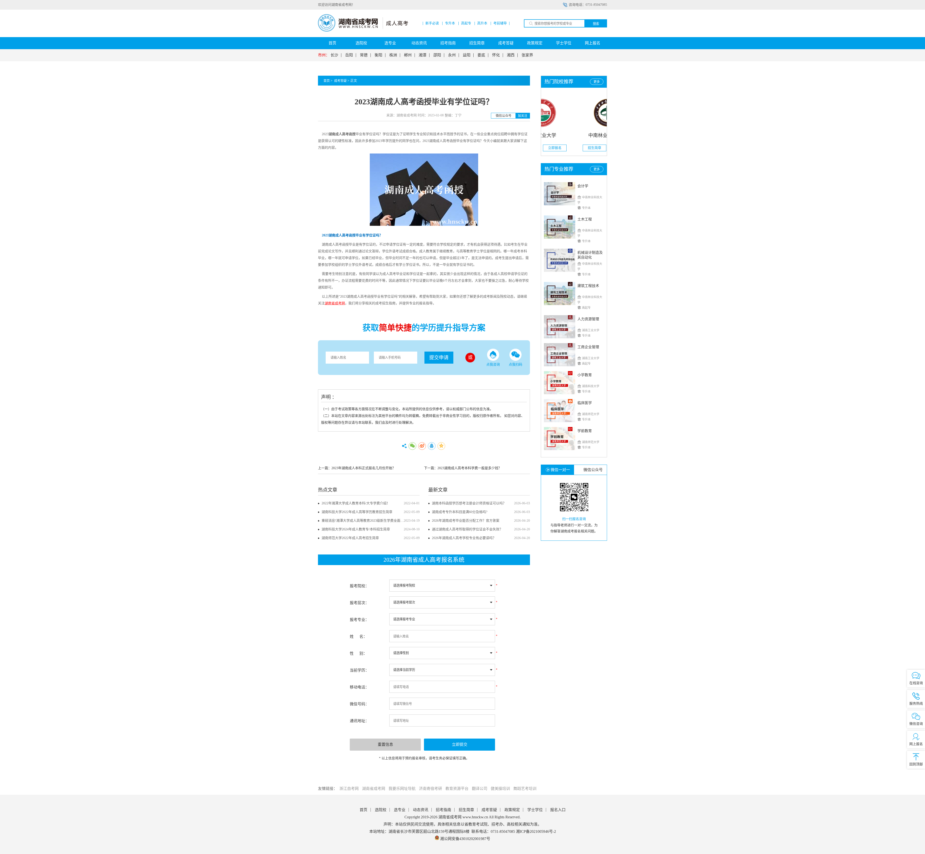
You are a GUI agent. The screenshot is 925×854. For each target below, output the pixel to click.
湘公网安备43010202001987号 (464, 839)
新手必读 (432, 23)
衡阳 (378, 55)
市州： (324, 55)
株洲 (393, 55)
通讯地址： (359, 721)
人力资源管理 (588, 319)
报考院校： (359, 586)
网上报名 (592, 43)
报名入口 (558, 810)
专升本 (450, 23)
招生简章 (477, 43)
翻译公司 (479, 789)
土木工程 (584, 219)
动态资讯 (419, 43)
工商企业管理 (588, 347)
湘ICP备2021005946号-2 (536, 831)
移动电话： (359, 687)
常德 (364, 55)
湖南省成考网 (373, 789)
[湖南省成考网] (363, 30)
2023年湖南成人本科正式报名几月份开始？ (363, 468)
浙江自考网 (349, 789)
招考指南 (448, 43)
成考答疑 (506, 43)
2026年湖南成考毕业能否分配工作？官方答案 (465, 520)
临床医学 (584, 403)
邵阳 (437, 55)
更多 (597, 81)
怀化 (496, 55)
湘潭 (422, 55)
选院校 (361, 43)
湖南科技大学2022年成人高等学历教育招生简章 (357, 512)
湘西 (511, 55)
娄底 (481, 55)
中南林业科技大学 (574, 135)
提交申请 (439, 357)
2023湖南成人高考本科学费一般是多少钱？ (469, 468)
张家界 (527, 55)
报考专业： (359, 620)
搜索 (596, 24)
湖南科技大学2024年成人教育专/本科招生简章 (356, 529)
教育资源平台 (457, 789)
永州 (452, 55)
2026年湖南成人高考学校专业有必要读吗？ (464, 538)
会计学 (582, 186)
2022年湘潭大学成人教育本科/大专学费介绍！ (356, 503)
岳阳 (349, 55)
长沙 (334, 55)
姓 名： (358, 636)
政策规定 (534, 43)
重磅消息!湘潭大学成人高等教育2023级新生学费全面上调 (364, 520)
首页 (332, 43)
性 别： (358, 653)
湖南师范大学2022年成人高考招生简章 (350, 538)
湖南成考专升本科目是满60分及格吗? (459, 512)
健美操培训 (500, 789)
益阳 (466, 55)
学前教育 (584, 431)
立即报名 (587, 148)
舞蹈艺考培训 (524, 789)
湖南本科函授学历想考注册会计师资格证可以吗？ (469, 503)
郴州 (408, 55)
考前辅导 (500, 23)
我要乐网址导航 (402, 789)
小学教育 (584, 375)
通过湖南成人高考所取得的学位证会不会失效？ (467, 529)
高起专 (466, 23)
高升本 (482, 23)
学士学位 (563, 43)
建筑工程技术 (588, 286)
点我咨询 (493, 364)
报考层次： (359, 603)
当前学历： (359, 670)
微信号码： (359, 704)
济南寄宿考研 (430, 789)
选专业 (390, 43)
